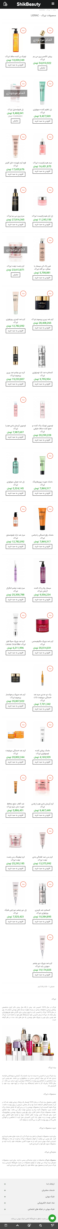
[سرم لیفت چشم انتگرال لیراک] (16, 571)
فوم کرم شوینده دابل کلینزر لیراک (15, 164)
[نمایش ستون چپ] (6, 1226)
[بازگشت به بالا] (17, 1226)
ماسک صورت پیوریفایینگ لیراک (43, 483)
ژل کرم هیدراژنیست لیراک (42, 216)
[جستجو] (40, 1226)
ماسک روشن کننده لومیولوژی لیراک (42, 752)
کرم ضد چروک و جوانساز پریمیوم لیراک (15, 696)
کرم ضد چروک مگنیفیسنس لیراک (42, 643)
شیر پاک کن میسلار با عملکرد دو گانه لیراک (42, 268)
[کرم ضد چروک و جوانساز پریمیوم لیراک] (16, 678)
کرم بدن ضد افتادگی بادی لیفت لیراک (42, 859)
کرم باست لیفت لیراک (15, 266)
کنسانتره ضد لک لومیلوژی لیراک (42, 374)
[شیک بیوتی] (28, 4)
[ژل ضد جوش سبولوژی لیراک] (16, 465)
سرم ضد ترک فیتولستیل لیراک (15, 537)
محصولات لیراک (50, 1160)
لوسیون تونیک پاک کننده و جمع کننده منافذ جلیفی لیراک (42, 428)
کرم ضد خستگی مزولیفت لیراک (15, 752)
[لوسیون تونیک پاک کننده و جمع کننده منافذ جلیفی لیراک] (42, 409)
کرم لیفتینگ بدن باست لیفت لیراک (16, 859)
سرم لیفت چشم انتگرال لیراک (15, 590)
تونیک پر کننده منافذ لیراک (15, 56)
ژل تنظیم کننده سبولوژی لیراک (42, 111)
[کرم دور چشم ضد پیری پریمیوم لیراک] (16, 356)
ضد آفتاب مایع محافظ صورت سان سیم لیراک (15, 805)
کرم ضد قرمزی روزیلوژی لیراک (15, 321)
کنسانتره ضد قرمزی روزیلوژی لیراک (42, 912)
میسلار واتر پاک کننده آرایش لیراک (42, 590)
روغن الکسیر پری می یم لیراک (42, 58)
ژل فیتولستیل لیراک (16, 109)
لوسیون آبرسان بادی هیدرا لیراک (15, 427)
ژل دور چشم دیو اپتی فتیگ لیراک (16, 912)
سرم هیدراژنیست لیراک (42, 162)
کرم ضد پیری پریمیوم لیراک (42, 319)
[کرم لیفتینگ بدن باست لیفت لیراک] (16, 840)
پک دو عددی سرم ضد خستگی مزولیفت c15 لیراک (42, 697)
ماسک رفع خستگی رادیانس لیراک (42, 537)
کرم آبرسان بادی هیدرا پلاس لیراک (42, 805)
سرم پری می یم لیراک (15, 216)
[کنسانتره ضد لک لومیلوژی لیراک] (42, 356)
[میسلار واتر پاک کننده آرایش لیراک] (42, 571)
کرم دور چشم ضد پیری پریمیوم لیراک (15, 374)
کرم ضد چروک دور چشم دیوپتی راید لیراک (42, 965)
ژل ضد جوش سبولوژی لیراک (15, 483)
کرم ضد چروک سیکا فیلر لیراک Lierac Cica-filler (16, 643)
